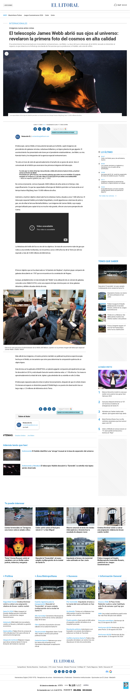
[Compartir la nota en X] (39, 129)
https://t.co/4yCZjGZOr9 (50, 176)
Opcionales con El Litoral (100, 677)
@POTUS (33, 174)
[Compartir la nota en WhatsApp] (44, 129)
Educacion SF (108, 667)
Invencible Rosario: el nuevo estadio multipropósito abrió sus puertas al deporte (112, 189)
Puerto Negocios (92, 667)
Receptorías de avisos (44, 677)
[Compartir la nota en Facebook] (35, 129)
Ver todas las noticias (106, 196)
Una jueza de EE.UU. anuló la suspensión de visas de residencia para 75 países (114, 174)
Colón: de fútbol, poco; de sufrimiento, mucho (113, 158)
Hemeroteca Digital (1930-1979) (25, 677)
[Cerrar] (75, 132)
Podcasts (60, 667)
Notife (101, 667)
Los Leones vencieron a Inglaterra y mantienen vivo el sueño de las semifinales (112, 166)
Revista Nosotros (32, 667)
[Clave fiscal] (125, 688)
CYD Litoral (52, 667)
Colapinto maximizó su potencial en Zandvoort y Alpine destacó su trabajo (113, 181)
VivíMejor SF (81, 667)
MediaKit (112, 677)
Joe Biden (30, 435)
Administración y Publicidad (62, 677)
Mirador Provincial (70, 667)
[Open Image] (6, 54)
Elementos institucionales (81, 677)
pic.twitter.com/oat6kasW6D (67, 176)
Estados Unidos (20, 435)
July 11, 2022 (46, 178)
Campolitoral (21, 667)
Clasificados (43, 667)
